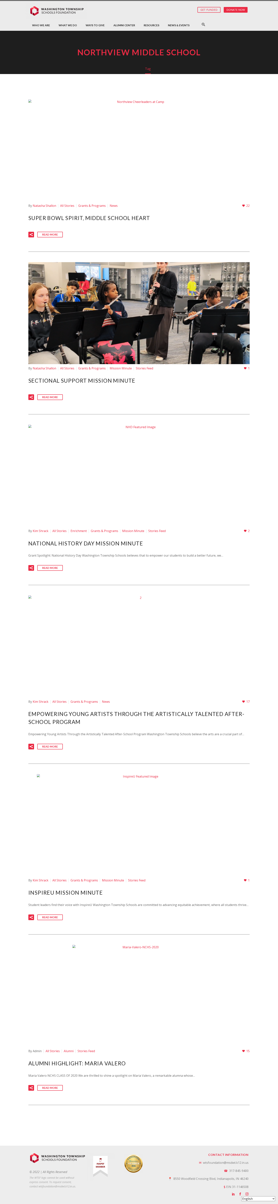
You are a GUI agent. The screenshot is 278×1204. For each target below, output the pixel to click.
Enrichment (79, 531)
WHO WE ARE (41, 25)
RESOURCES (151, 25)
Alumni (69, 1051)
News (114, 206)
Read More (50, 234)
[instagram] (246, 1194)
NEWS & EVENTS (178, 25)
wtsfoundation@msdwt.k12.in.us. (57, 1186)
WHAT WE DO (68, 25)
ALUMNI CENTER (124, 25)
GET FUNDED (208, 10)
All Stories (67, 206)
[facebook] (240, 1194)
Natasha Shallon (44, 206)
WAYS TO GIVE (95, 25)
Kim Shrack (40, 531)
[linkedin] (233, 1194)
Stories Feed (144, 368)
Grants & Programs (92, 206)
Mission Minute (121, 368)
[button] (203, 24)
